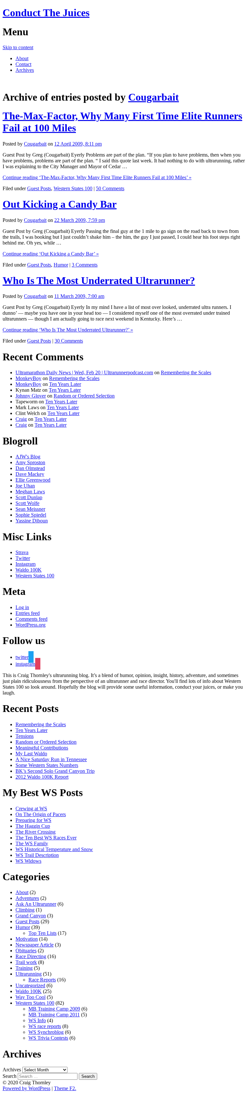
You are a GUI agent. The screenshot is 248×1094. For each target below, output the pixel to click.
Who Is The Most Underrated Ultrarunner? (99, 280)
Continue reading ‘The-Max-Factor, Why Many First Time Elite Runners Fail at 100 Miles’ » (97, 177)
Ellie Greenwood (33, 480)
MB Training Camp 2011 (54, 1014)
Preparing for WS (33, 820)
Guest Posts (39, 188)
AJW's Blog (28, 456)
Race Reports (42, 979)
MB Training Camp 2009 (54, 1009)
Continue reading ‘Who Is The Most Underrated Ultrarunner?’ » (68, 330)
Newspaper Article (35, 944)
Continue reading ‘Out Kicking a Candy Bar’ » (51, 254)
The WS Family (32, 843)
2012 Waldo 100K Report (42, 777)
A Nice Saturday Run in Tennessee (51, 759)
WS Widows (28, 861)
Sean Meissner (30, 509)
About (22, 58)
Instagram (26, 564)
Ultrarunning (29, 974)
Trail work (26, 962)
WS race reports (44, 1026)
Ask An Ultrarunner (36, 904)
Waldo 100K (29, 570)
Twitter (23, 558)
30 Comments (69, 341)
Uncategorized (30, 985)
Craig (21, 419)
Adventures (27, 898)
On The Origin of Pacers (41, 814)
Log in (22, 607)
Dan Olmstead (30, 468)
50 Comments (110, 188)
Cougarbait (153, 97)
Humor (61, 265)
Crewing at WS (31, 808)
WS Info (37, 1020)
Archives (25, 70)
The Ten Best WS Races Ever (46, 837)
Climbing (25, 910)
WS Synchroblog (46, 1032)
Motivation (27, 939)
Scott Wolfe (27, 503)
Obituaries (26, 950)
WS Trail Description (37, 855)
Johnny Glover (31, 396)
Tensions (25, 736)
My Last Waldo (31, 753)
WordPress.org (31, 625)
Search (9, 1076)
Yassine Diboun (32, 520)
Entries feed (28, 613)
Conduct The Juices (46, 12)
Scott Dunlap (29, 497)
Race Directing (31, 956)
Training (24, 968)
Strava (22, 552)
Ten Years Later (65, 384)
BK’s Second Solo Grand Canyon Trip (55, 771)
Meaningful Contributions (42, 747)
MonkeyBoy (28, 378)
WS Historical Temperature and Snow (54, 849)
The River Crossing (36, 832)
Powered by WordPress (26, 1088)
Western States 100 (73, 188)
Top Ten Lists (42, 933)
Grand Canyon (31, 915)
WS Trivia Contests (48, 1038)
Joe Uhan (25, 485)
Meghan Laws (30, 491)
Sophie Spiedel (31, 515)
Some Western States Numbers (47, 765)
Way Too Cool (31, 997)
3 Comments (85, 265)
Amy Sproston (30, 462)
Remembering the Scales (186, 372)
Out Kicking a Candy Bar (60, 204)
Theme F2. (65, 1088)
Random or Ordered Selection (84, 396)
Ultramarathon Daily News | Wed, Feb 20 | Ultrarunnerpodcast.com (84, 372)
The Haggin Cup (33, 826)
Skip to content (18, 47)
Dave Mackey (30, 474)
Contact (23, 64)
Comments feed (31, 619)
